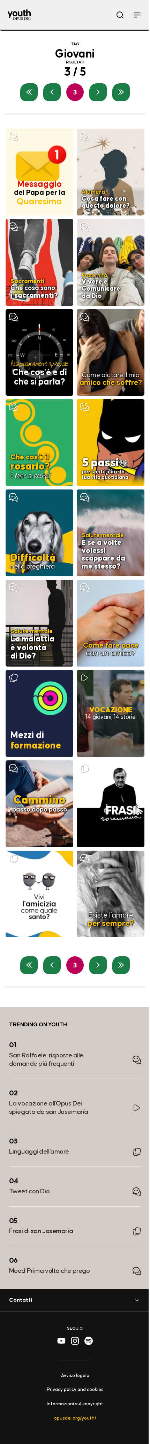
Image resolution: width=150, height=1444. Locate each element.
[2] (52, 92)
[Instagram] (75, 1341)
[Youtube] (61, 1341)
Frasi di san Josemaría (41, 1231)
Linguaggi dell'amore (39, 1151)
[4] (98, 92)
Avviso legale (75, 1375)
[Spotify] (88, 1341)
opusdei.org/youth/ (75, 1418)
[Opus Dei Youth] (19, 15)
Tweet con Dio (29, 1191)
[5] (121, 92)
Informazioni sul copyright (75, 1404)
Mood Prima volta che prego (49, 1271)
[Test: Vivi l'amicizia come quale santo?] (39, 894)
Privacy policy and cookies (75, 1390)
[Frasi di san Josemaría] (110, 803)
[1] (29, 92)
